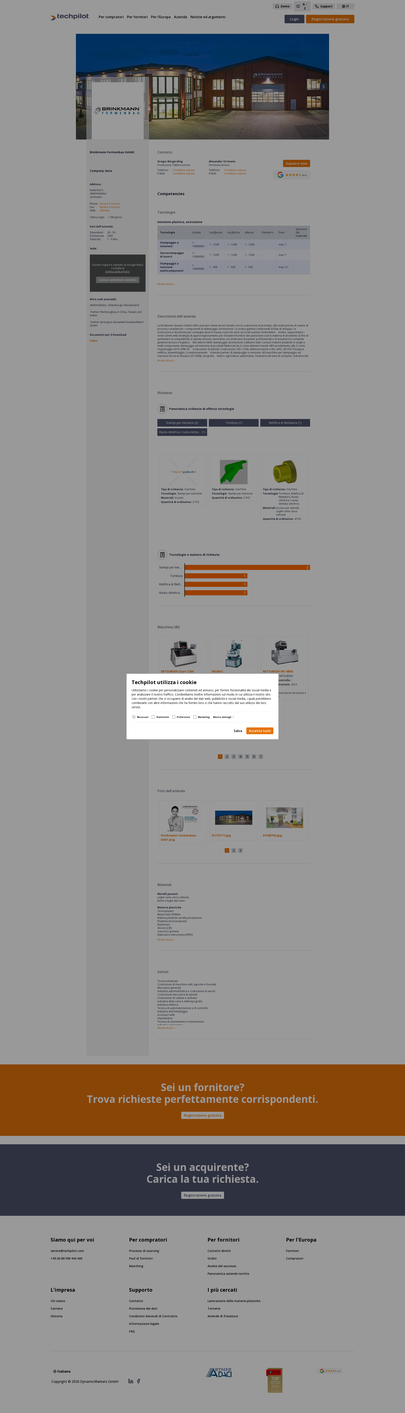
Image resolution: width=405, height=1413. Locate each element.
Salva (238, 730)
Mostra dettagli (222, 717)
